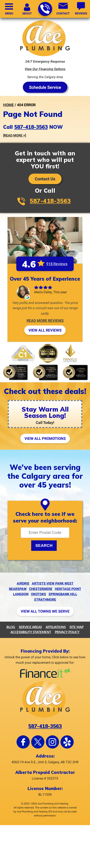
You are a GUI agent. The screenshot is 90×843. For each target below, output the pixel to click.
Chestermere (40, 589)
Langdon (20, 594)
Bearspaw (18, 589)
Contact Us (45, 178)
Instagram (52, 742)
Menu (9, 13)
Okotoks (38, 594)
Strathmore (45, 600)
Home (8, 105)
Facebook (23, 742)
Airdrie (23, 583)
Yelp (67, 742)
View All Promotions (45, 438)
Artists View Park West (52, 583)
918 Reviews (56, 264)
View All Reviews (45, 330)
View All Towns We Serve (45, 611)
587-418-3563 (45, 9)
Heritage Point (68, 589)
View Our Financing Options (45, 69)
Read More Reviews (45, 320)
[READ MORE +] (14, 135)
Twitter (37, 742)
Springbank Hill (63, 594)
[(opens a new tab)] (45, 677)
